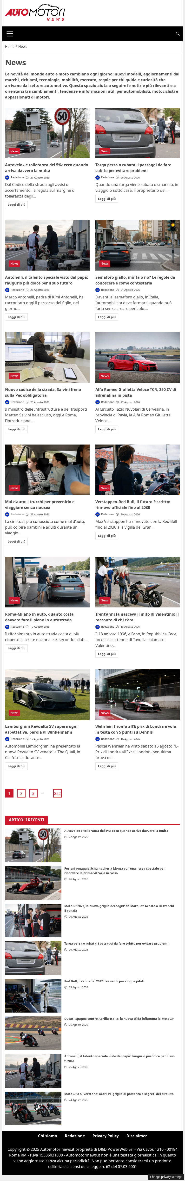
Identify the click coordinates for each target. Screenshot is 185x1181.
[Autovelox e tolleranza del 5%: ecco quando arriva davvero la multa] (47, 133)
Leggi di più (16, 204)
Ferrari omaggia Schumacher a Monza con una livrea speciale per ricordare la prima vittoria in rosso (114, 870)
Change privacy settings (166, 1177)
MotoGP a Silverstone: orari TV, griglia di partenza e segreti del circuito (119, 1094)
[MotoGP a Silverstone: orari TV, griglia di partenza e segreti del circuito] (33, 1108)
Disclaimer (136, 1135)
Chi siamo (47, 1135)
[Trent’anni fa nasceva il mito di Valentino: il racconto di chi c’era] (137, 582)
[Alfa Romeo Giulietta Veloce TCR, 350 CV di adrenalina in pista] (137, 357)
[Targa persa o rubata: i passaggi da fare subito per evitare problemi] (137, 133)
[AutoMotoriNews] (35, 12)
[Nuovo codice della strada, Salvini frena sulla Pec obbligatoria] (47, 357)
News (14, 151)
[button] (178, 34)
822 (57, 793)
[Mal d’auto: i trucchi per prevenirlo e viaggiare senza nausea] (47, 470)
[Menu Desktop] (10, 33)
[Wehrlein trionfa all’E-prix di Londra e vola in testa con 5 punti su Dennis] (137, 694)
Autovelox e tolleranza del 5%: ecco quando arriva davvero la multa (116, 831)
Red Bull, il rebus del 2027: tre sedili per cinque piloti (104, 981)
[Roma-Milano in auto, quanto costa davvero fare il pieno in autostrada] (47, 582)
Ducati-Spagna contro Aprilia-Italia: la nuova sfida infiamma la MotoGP (119, 1018)
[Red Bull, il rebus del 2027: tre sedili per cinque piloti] (33, 996)
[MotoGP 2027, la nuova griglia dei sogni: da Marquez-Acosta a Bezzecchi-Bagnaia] (33, 920)
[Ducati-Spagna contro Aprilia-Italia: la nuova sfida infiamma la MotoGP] (33, 1033)
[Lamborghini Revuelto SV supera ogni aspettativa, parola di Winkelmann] (47, 694)
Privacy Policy (105, 1135)
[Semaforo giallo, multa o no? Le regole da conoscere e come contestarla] (137, 245)
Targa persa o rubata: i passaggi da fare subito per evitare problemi (116, 943)
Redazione (75, 1135)
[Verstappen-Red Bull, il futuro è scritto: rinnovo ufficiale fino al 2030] (137, 470)
